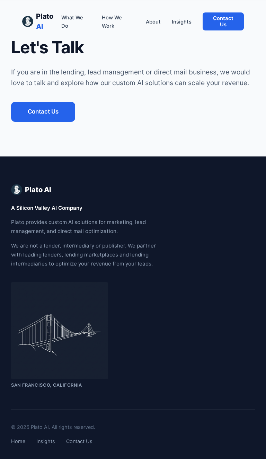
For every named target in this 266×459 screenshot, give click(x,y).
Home (18, 441)
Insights (182, 22)
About (153, 22)
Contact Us (223, 21)
